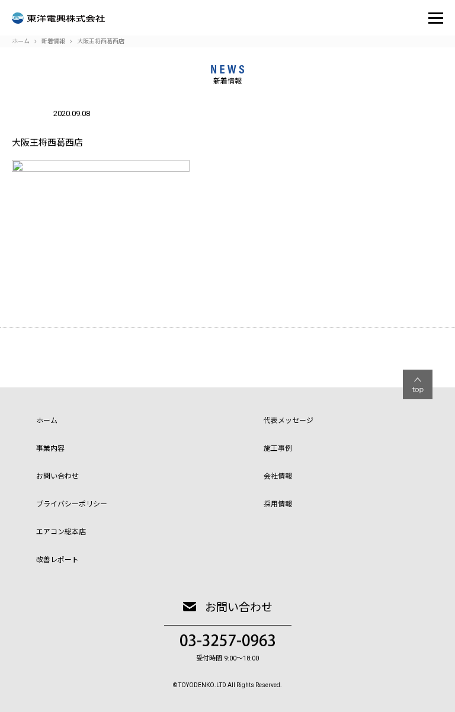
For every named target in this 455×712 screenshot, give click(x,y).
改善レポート (57, 560)
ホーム (46, 420)
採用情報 (278, 504)
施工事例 (278, 448)
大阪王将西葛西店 (100, 41)
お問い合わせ (57, 476)
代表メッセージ (288, 420)
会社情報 (278, 476)
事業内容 (50, 448)
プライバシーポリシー (71, 504)
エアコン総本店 (61, 532)
